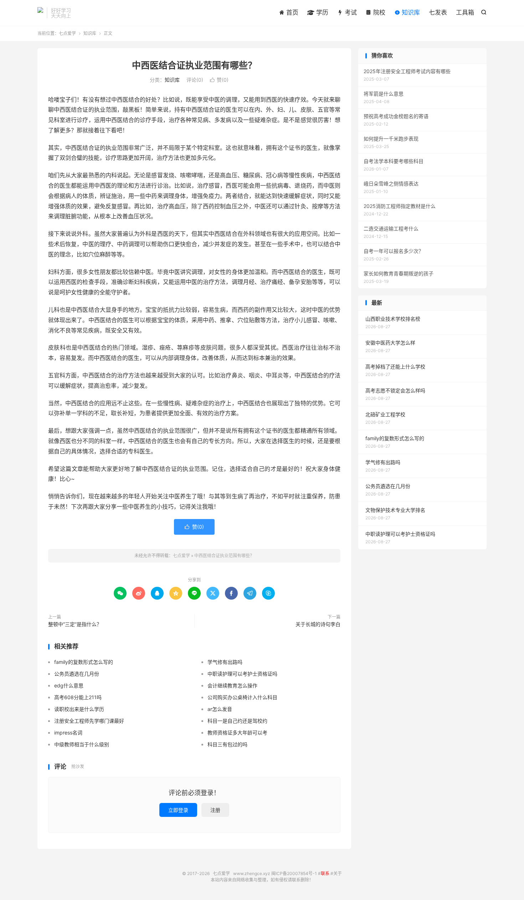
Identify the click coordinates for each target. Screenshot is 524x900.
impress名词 (68, 732)
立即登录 (178, 810)
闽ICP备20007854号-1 (294, 873)
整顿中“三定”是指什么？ (75, 624)
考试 (350, 12)
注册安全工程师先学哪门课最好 (89, 721)
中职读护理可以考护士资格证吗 (242, 674)
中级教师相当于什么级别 (81, 744)
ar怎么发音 (219, 709)
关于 (337, 873)
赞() (219, 80)
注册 (215, 810)
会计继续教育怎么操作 (232, 685)
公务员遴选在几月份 (76, 674)
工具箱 (465, 12)
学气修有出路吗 (224, 662)
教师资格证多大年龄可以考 (237, 732)
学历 (321, 12)
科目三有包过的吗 (227, 744)
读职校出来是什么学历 (79, 709)
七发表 (438, 12)
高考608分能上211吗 (78, 697)
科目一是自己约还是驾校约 (237, 721)
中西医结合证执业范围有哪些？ (194, 65)
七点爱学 (40, 13)
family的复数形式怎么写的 (83, 662)
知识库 (410, 12)
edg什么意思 (68, 685)
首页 (291, 12)
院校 (378, 12)
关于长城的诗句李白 (318, 624)
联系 (325, 873)
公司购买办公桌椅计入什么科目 (242, 697)
